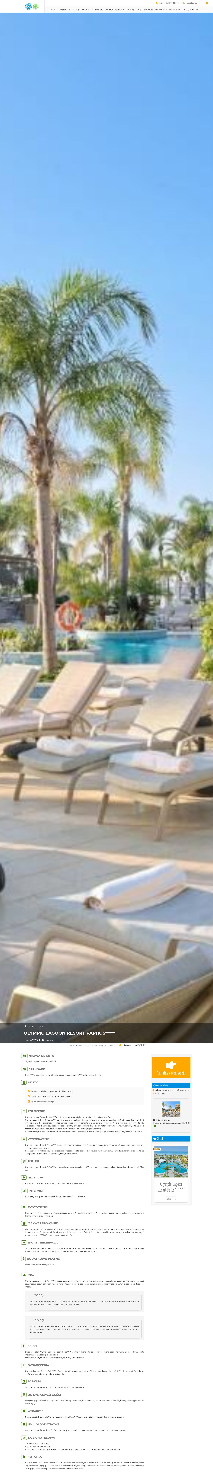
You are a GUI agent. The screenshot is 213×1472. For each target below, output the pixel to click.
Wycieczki (148, 9)
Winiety (76, 9)
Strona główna (76, 1045)
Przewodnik (97, 9)
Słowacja (85, 9)
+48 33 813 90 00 (169, 3)
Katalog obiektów (190, 9)
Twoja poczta (64, 9)
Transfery (130, 9)
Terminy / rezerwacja (171, 1072)
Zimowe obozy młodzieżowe (167, 9)
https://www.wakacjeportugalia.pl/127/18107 (172, 1123)
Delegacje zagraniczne (114, 9)
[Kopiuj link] (155, 1126)
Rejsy (139, 9)
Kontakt (52, 9)
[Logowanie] (207, 3)
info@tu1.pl (190, 3)
